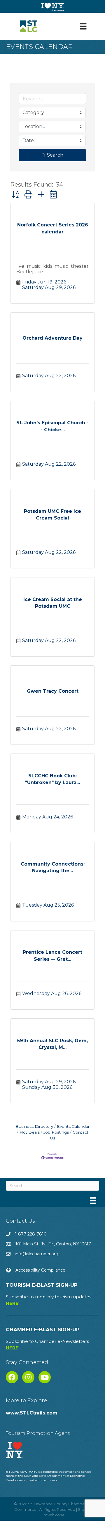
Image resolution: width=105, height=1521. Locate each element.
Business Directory (34, 1126)
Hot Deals (30, 1132)
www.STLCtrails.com (31, 1413)
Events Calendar (73, 1126)
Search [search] (55, 155)
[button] (15, 194)
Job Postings (56, 1132)
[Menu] (83, 26)
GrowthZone (53, 1515)
